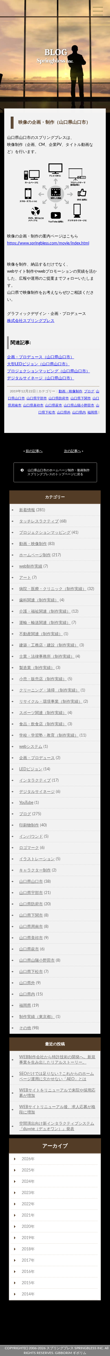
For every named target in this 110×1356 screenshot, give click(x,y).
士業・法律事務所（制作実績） (46, 656)
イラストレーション (37, 859)
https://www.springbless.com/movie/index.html (48, 243)
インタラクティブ (35, 780)
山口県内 (79, 412)
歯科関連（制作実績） (39, 600)
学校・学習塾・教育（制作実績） (48, 735)
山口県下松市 (31, 972)
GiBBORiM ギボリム (70, 1353)
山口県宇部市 (37, 398)
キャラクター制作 (35, 870)
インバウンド (31, 836)
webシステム (30, 746)
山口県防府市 (59, 398)
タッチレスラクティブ (39, 521)
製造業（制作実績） (37, 668)
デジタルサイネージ (37, 792)
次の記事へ (72, 451)
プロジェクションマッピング (45, 532)
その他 (25, 1028)
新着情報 (27, 510)
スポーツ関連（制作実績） (43, 713)
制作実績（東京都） (37, 1017)
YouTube (26, 803)
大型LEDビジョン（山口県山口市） (38, 364)
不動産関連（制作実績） (41, 634)
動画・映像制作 (70, 391)
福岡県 (92, 412)
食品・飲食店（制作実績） (43, 724)
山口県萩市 (53, 405)
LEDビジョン (30, 769)
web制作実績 (30, 566)
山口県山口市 (31, 881)
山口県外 (64, 412)
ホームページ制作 (35, 555)
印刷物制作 (29, 825)
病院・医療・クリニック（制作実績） (52, 589)
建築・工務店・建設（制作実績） (48, 645)
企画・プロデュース (37, 758)
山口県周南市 (31, 926)
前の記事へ (34, 451)
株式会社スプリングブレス (30, 321)
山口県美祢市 (33, 405)
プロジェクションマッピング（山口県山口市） (48, 371)
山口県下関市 (81, 398)
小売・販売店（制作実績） (43, 679)
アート (25, 577)
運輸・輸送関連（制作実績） (45, 623)
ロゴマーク (29, 848)
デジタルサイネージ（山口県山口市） (40, 378)
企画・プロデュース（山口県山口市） (40, 357)
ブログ (89, 391)
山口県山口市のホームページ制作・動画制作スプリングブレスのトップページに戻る (57, 472)
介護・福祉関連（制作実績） (45, 611)
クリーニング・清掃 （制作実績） (49, 690)
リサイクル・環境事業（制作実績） (50, 701)
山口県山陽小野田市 (79, 405)
